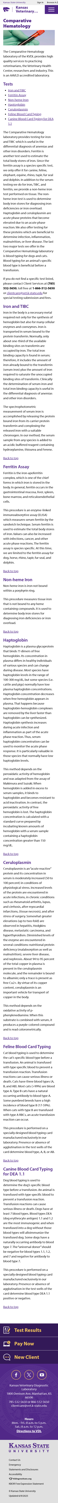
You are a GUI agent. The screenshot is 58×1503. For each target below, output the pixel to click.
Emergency (15, 1464)
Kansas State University (14, 2)
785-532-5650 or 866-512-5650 (29, 1402)
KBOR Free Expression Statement (26, 1483)
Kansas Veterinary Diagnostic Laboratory (25, 9)
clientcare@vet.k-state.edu (25, 293)
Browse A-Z (52, 2)
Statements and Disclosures (23, 1469)
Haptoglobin (16, 104)
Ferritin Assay (17, 95)
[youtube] (42, 1375)
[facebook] (16, 1375)
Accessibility (15, 1474)
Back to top (10, 458)
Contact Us (14, 1459)
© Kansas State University (22, 1491)
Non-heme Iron (18, 100)
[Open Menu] (51, 9)
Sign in (40, 2)
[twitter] (29, 1375)
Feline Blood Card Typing (24, 114)
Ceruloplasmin (18, 109)
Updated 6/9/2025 (18, 1495)
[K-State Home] (6, 9)
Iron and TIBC (17, 90)
